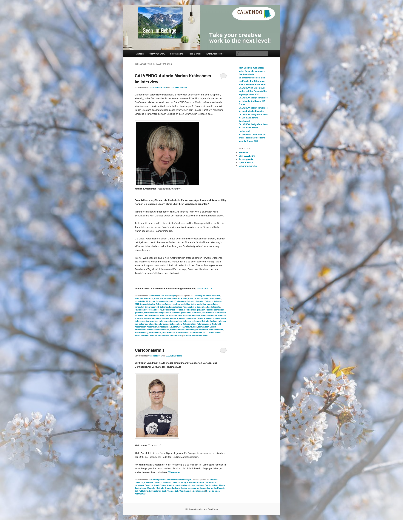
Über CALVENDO (157, 53)
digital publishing (198, 304)
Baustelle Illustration (144, 298)
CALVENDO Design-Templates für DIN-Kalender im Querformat (253, 117)
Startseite (140, 53)
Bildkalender (215, 298)
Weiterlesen (204, 288)
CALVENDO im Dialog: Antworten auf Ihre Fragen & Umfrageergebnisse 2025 (253, 91)
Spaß (164, 490)
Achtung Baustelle (202, 295)
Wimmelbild (163, 335)
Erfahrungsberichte (215, 53)
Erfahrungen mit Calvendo (156, 306)
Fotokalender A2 (155, 309)
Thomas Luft (173, 490)
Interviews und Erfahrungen (163, 295)
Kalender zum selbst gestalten (168, 323)
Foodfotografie (213, 306)
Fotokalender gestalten (194, 309)
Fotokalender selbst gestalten (157, 312)
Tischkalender (168, 332)
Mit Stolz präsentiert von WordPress (201, 509)
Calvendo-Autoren (164, 304)
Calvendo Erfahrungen (175, 301)
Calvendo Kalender (195, 301)
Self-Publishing (141, 332)
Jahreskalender (152, 315)
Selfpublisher (155, 490)
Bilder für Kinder (179, 298)
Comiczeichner (211, 485)
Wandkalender (182, 332)
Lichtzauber (203, 326)
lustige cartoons (188, 488)
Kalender (164, 315)
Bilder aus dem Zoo (162, 298)
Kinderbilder (140, 326)
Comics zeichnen (196, 485)
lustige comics (203, 488)
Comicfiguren (160, 485)
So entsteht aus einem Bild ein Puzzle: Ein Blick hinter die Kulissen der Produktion (252, 81)
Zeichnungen (199, 490)
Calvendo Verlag (147, 304)
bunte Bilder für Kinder (145, 301)
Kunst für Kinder (189, 326)
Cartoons (149, 485)
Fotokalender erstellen (173, 309)
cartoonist (139, 485)
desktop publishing (181, 304)
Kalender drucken (209, 315)
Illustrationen (208, 312)
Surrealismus (155, 332)
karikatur (176, 488)
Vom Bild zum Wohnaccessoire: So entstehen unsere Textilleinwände (252, 71)
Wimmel (153, 335)
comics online (181, 485)
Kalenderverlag (204, 323)
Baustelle (216, 295)
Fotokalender (141, 309)
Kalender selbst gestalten (170, 321)
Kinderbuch (152, 326)
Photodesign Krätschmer (196, 329)
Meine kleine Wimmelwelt (158, 329)
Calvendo (160, 301)
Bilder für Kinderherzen (198, 298)
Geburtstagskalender (181, 312)
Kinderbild (216, 323)
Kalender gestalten (152, 318)
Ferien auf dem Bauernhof (194, 306)
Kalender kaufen (169, 318)
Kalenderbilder (189, 323)
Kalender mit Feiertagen (215, 318)
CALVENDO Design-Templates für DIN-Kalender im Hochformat (253, 127)
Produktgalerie (176, 53)
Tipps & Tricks (195, 53)
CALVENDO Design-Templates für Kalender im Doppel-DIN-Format (253, 101)
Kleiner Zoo (176, 326)
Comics (170, 485)
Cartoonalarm (211, 482)
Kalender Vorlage (209, 321)
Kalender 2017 (175, 315)
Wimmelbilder (176, 335)
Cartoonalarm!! (149, 350)
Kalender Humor (163, 488)
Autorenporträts (158, 479)
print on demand (216, 329)
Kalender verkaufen (192, 321)
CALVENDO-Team (179, 87)
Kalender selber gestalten (146, 321)
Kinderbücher (164, 326)
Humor (222, 485)
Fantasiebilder (175, 306)
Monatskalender (177, 329)
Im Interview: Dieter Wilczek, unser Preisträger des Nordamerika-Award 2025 (252, 137)
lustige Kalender (218, 488)
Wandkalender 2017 (198, 332)
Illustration (196, 312)
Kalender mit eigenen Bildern (190, 318)
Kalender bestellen (191, 315)
